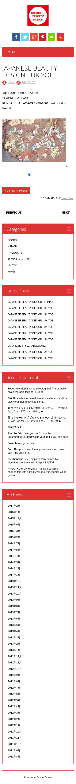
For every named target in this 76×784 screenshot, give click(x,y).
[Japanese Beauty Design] (38, 25)
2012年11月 (15, 662)
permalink (67, 198)
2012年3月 (14, 712)
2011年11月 (15, 737)
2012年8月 (14, 681)
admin (11, 82)
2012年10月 (15, 668)
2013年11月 (15, 587)
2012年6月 (14, 693)
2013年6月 (14, 618)
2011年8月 (14, 756)
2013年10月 (15, 593)
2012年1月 (14, 725)
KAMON (12, 246)
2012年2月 (14, 719)
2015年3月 (14, 531)
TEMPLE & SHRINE (19, 259)
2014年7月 (14, 543)
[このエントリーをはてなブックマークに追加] (29, 176)
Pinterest (42, 37)
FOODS (12, 240)
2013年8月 (14, 606)
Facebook (16, 37)
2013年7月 (14, 612)
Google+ (34, 37)
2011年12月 (15, 731)
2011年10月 (15, 744)
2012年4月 (14, 706)
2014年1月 (14, 574)
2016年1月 (14, 512)
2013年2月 (14, 643)
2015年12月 (15, 518)
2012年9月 (14, 675)
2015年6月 (14, 524)
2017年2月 (14, 505)
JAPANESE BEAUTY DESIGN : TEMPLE (31, 301)
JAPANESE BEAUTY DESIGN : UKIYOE (30, 308)
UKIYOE (23, 190)
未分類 (11, 271)
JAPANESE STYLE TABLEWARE (27, 345)
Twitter (25, 37)
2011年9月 (14, 750)
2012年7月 (14, 687)
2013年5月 (14, 625)
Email (51, 37)
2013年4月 (14, 631)
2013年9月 (14, 599)
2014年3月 (14, 562)
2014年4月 (14, 556)
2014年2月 (14, 568)
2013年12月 (15, 581)
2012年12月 (15, 656)
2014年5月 (14, 549)
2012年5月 (14, 700)
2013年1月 (14, 650)
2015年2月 (14, 537)
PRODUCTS (15, 252)
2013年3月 (14, 637)
